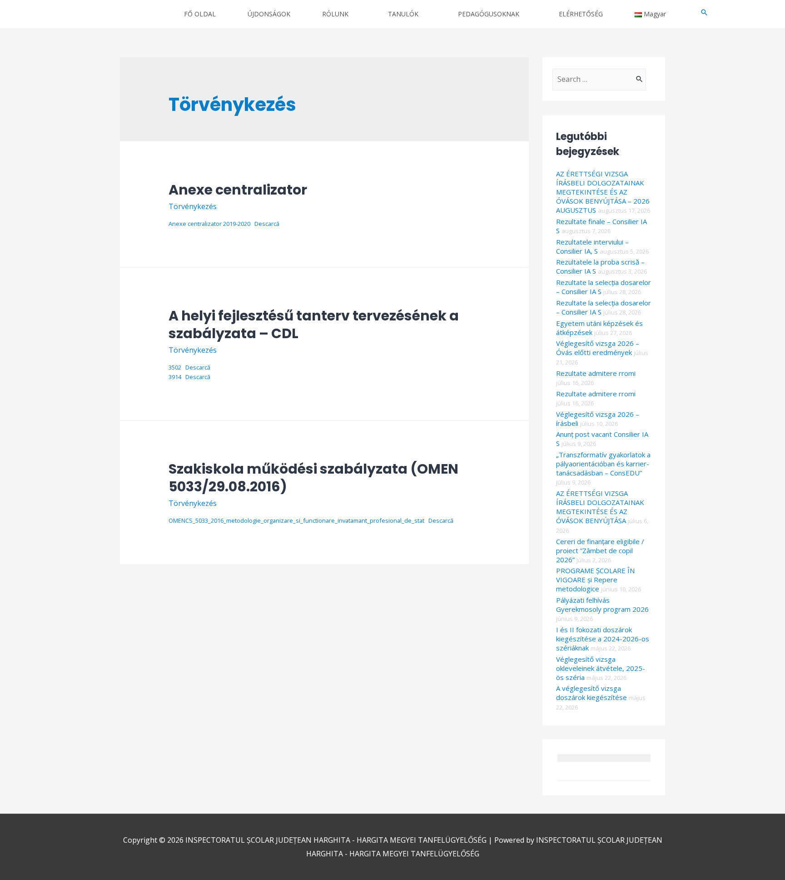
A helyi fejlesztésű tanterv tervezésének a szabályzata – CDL (314, 324)
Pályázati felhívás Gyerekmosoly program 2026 (602, 604)
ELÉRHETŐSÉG (581, 14)
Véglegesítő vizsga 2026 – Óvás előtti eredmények (597, 348)
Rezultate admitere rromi (596, 373)
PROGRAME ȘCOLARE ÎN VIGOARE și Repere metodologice (595, 579)
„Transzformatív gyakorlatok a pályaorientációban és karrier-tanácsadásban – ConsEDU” (603, 463)
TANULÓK (403, 14)
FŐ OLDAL (200, 14)
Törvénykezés (193, 206)
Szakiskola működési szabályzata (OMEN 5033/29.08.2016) (313, 477)
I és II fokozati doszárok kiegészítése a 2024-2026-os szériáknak (602, 638)
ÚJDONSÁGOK (269, 14)
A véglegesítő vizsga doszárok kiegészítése (591, 693)
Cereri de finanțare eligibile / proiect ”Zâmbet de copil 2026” (600, 550)
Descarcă (266, 224)
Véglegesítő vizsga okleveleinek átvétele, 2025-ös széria (600, 668)
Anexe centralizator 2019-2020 (209, 224)
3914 (175, 377)
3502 (175, 367)
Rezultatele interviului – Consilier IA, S (592, 246)
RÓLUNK (335, 14)
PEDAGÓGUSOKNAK (488, 14)
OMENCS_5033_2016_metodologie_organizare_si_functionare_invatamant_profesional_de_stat (296, 520)
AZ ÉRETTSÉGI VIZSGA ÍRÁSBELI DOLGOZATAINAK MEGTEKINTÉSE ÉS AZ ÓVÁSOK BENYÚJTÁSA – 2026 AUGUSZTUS (603, 192)
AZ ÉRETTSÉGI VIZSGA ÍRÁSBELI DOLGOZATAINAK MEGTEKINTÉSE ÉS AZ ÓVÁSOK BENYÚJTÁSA (600, 507)
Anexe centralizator (238, 190)
